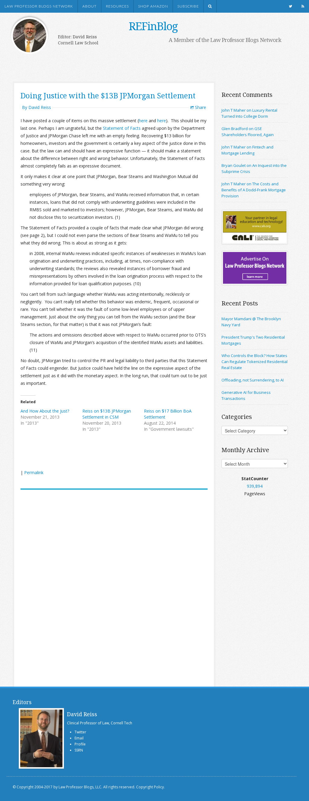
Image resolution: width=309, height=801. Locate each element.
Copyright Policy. (150, 787)
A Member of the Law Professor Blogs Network (225, 39)
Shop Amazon (153, 6)
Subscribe (188, 6)
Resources (117, 6)
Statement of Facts (122, 128)
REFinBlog (153, 26)
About (89, 6)
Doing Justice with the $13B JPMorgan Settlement (108, 96)
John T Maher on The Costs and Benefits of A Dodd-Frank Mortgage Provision (253, 190)
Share (200, 107)
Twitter (80, 732)
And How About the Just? (45, 411)
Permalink (33, 472)
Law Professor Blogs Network (39, 6)
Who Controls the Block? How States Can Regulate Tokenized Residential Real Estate (254, 361)
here (143, 120)
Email (79, 738)
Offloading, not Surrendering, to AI (252, 380)
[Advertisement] (148, 62)
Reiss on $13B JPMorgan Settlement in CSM (106, 414)
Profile (80, 744)
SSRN (79, 750)
